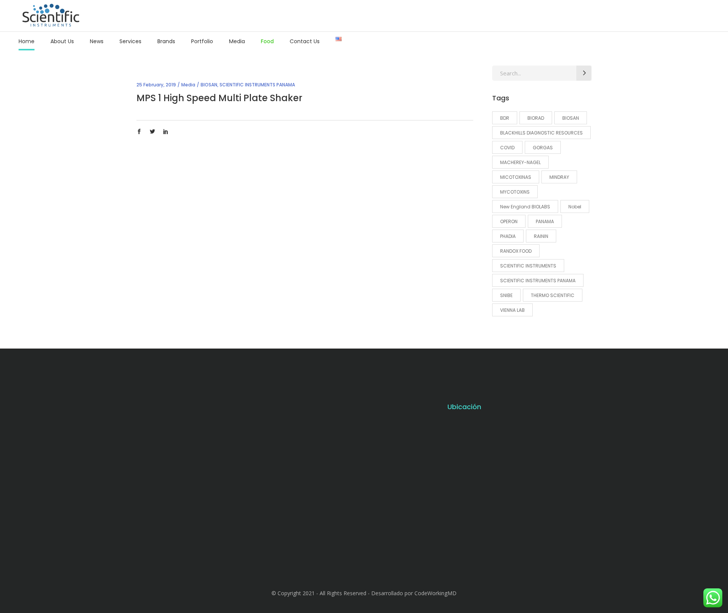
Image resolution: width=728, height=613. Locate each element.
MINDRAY (559, 177)
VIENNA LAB (512, 310)
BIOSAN (209, 84)
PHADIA (508, 236)
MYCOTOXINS (515, 192)
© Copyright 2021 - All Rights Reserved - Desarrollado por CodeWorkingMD (364, 593)
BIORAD (535, 118)
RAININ (541, 236)
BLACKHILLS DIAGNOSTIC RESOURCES (541, 133)
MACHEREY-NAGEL (520, 162)
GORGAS (543, 147)
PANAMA (545, 221)
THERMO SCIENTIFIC (552, 295)
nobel (574, 206)
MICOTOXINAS (515, 177)
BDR (504, 118)
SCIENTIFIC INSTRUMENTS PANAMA (257, 84)
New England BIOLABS (525, 206)
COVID (507, 147)
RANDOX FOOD (516, 251)
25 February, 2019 (156, 84)
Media (188, 84)
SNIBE (506, 295)
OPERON (509, 221)
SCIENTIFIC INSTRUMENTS (528, 266)
